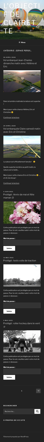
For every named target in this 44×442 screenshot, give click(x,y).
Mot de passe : (9, 238)
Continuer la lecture (11, 118)
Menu (23, 42)
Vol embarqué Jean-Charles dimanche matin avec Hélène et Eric (20, 63)
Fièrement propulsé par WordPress (16, 437)
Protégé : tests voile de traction (19, 260)
